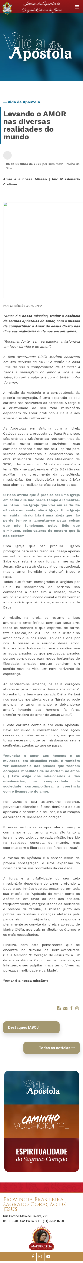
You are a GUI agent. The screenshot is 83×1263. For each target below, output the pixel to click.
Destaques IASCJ (23, 1027)
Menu (77, 7)
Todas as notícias (55, 1048)
